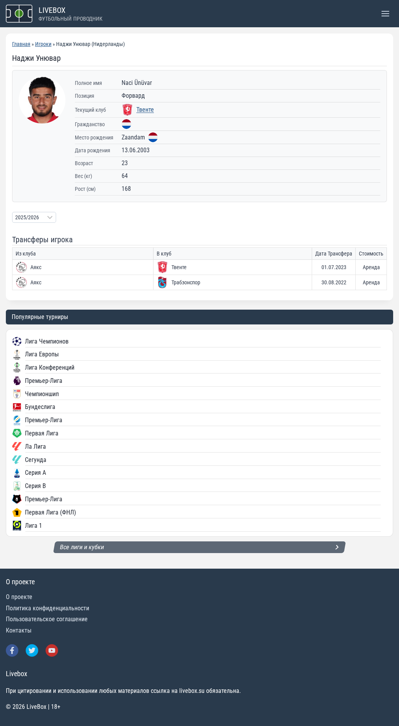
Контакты (19, 630)
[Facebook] (12, 650)
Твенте (145, 109)
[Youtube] (52, 650)
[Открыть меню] (385, 13)
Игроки (43, 44)
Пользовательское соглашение (47, 619)
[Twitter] (32, 650)
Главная (21, 44)
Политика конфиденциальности (47, 608)
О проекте (19, 597)
